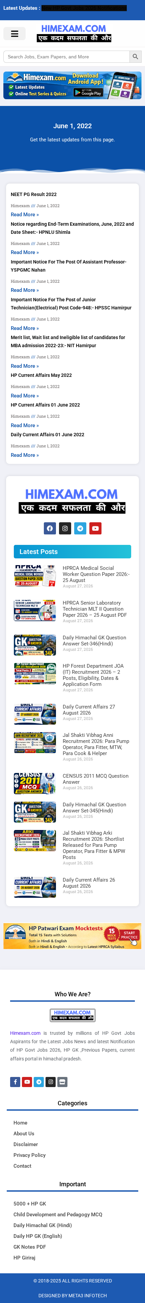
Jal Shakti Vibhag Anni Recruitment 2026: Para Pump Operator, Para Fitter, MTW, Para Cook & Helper (96, 744)
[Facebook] (50, 528)
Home (20, 1123)
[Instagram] (65, 528)
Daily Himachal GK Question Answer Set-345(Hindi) (94, 808)
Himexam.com (25, 1033)
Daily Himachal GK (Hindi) (42, 1225)
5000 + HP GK (29, 1204)
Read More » (25, 215)
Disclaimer (25, 1144)
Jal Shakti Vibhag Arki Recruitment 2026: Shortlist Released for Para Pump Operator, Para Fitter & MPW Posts (94, 845)
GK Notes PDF (29, 1247)
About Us (23, 1134)
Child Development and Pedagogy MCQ (57, 1215)
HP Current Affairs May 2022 (41, 375)
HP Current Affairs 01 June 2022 (45, 405)
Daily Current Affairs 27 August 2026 (89, 710)
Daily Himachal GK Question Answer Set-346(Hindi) (94, 641)
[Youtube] (95, 528)
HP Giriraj (24, 1258)
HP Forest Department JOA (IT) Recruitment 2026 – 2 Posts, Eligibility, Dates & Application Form (93, 675)
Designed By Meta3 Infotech (72, 1295)
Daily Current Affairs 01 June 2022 (47, 434)
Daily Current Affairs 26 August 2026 (89, 883)
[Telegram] (80, 528)
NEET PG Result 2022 (34, 194)
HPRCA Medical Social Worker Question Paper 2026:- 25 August (96, 574)
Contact (22, 1166)
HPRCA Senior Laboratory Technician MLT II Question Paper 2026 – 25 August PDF (95, 609)
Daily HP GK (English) (37, 1236)
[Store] (62, 1082)
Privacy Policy (29, 1155)
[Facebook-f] (15, 1082)
